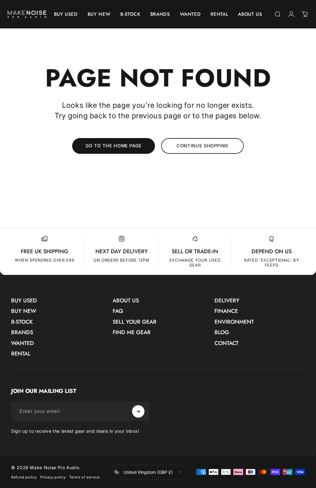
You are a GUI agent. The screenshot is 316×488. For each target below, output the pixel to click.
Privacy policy (52, 477)
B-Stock (22, 322)
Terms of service (84, 477)
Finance (226, 311)
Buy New (23, 311)
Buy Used (24, 300)
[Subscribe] (138, 411)
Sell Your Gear (134, 322)
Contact (226, 343)
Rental (21, 353)
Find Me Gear (132, 332)
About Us (126, 300)
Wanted (22, 343)
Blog (221, 332)
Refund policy (23, 477)
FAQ (118, 311)
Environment (234, 322)
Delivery (226, 300)
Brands (22, 332)
